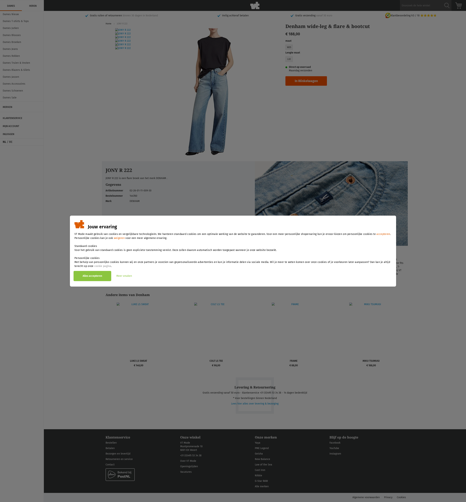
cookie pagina (102, 266)
